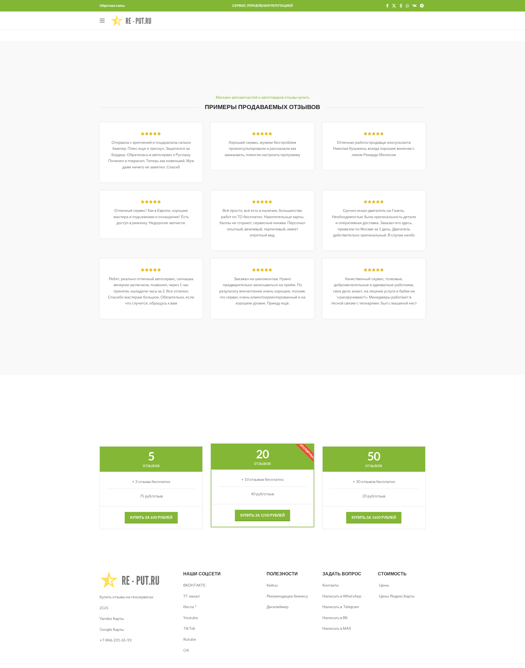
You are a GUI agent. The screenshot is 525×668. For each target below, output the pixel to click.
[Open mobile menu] (102, 20)
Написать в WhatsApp (341, 596)
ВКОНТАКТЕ (194, 585)
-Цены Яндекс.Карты (396, 596)
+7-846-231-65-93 (116, 640)
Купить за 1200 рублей (262, 515)
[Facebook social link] (387, 5)
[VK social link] (414, 5)
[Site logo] (130, 20)
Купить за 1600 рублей (374, 517)
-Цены (383, 585)
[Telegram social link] (421, 5)
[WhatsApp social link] (407, 5)
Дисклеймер (277, 606)
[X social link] (394, 5)
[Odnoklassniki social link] (401, 5)
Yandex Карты (112, 618)
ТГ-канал (191, 596)
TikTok (189, 628)
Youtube (190, 617)
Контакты (330, 585)
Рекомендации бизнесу (287, 596)
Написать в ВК (335, 617)
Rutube (189, 639)
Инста (188, 606)
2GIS (104, 607)
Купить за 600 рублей (151, 517)
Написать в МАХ (336, 628)
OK (186, 650)
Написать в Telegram (340, 606)
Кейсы (272, 585)
